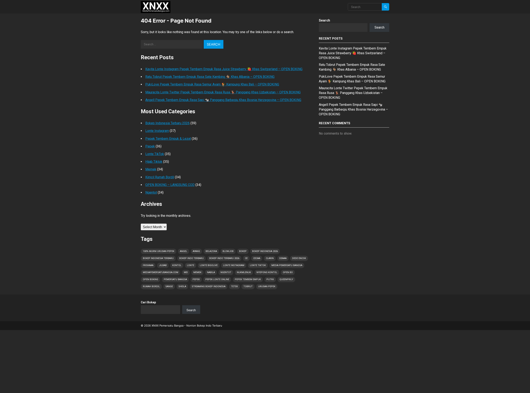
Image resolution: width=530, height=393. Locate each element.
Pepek (150, 146)
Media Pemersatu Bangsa (286, 265)
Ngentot (151, 192)
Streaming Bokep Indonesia (208, 286)
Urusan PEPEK (266, 286)
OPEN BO (288, 272)
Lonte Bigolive (209, 265)
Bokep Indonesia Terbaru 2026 (167, 123)
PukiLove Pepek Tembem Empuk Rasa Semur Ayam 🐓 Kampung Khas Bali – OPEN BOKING (212, 84)
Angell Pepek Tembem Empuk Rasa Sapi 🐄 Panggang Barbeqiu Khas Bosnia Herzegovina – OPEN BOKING (223, 100)
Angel (183, 251)
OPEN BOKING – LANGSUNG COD (170, 185)
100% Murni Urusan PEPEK (158, 251)
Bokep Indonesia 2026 (265, 251)
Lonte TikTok (154, 154)
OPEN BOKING (150, 279)
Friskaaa (148, 265)
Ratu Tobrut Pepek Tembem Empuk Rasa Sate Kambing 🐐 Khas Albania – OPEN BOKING (210, 77)
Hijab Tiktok (153, 162)
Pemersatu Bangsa (175, 279)
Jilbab (163, 265)
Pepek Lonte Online (217, 279)
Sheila (182, 286)
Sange (169, 286)
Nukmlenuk (244, 272)
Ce (246, 258)
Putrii (270, 279)
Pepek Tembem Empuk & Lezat (168, 139)
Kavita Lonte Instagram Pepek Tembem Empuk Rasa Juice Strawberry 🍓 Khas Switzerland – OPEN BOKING (223, 69)
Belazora (211, 251)
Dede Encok (299, 258)
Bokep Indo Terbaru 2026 (224, 258)
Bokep (243, 251)
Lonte (190, 265)
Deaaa (283, 258)
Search (324, 20)
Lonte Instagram (157, 131)
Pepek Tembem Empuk (248, 279)
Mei (186, 272)
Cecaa (256, 258)
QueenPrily (286, 279)
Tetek (234, 286)
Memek (150, 169)
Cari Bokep (148, 302)
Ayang (196, 251)
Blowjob (228, 251)
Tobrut (248, 286)
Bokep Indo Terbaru (191, 258)
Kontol (176, 265)
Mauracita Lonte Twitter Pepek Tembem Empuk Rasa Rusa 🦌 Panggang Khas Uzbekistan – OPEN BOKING (223, 92)
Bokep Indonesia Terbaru (158, 258)
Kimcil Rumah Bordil (159, 177)
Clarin (270, 258)
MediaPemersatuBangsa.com (160, 272)
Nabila (211, 272)
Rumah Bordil (151, 286)
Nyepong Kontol (267, 272)
